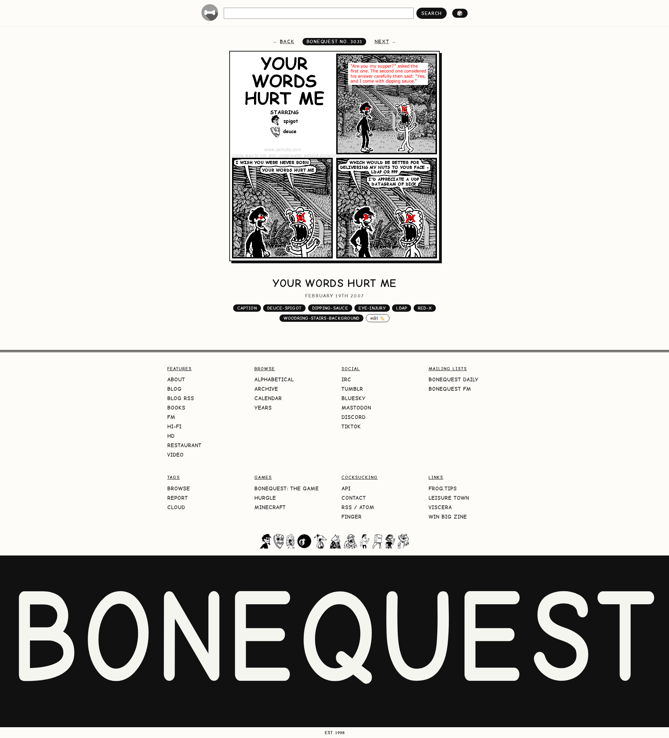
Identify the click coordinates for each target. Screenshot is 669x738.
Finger (351, 516)
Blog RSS (180, 398)
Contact (353, 498)
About (176, 379)
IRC (346, 379)
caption (247, 308)
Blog (174, 389)
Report (177, 498)
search (431, 13)
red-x (425, 308)
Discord (353, 417)
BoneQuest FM (450, 389)
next (382, 41)
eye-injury (372, 308)
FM (171, 417)
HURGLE (265, 498)
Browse (178, 488)
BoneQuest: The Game (286, 488)
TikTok (351, 426)
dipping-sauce (330, 308)
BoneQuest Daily (453, 379)
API (346, 488)
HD (171, 436)
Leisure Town (449, 498)
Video (175, 454)
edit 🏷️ (377, 318)
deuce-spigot (284, 308)
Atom (366, 507)
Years (263, 407)
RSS (346, 507)
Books (176, 407)
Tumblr (352, 389)
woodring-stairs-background (322, 318)
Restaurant (184, 445)
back (287, 41)
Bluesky (353, 398)
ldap (401, 308)
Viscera (440, 507)
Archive (266, 389)
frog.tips (443, 488)
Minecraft (270, 507)
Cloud (176, 507)
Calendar (268, 398)
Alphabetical (274, 379)
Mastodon (356, 407)
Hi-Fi (174, 426)
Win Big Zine (448, 516)
